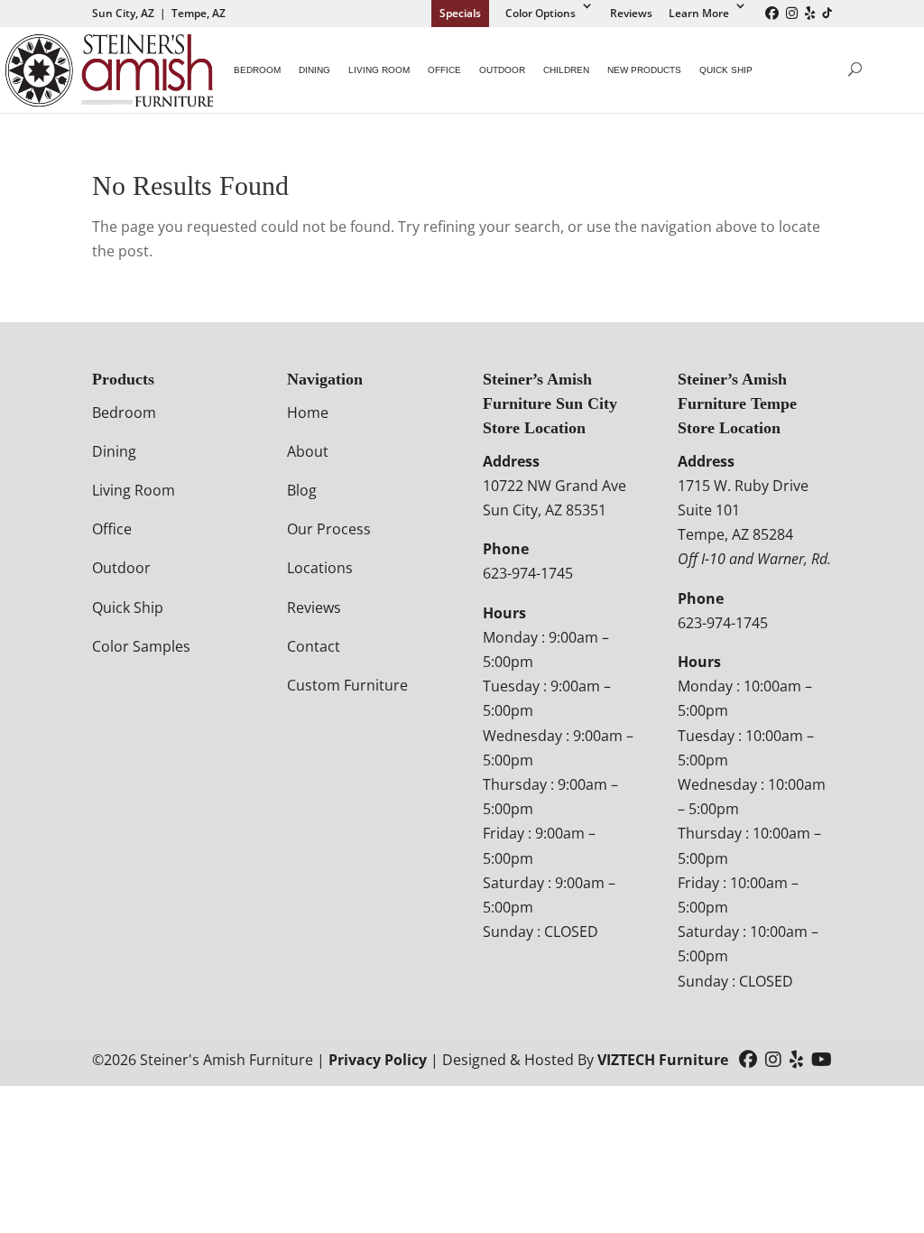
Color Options (540, 13)
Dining (314, 70)
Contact (313, 646)
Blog (302, 490)
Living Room (379, 70)
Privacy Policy (377, 1060)
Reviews (631, 13)
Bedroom (257, 70)
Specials (460, 13)
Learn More (699, 13)
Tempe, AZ (198, 13)
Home (307, 412)
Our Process (329, 529)
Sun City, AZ (123, 13)
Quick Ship (726, 70)
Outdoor (502, 70)
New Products (644, 70)
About (307, 451)
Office (444, 70)
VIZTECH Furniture (662, 1060)
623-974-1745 (528, 573)
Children (566, 70)
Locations (320, 568)
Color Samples (141, 646)
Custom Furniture (347, 685)
